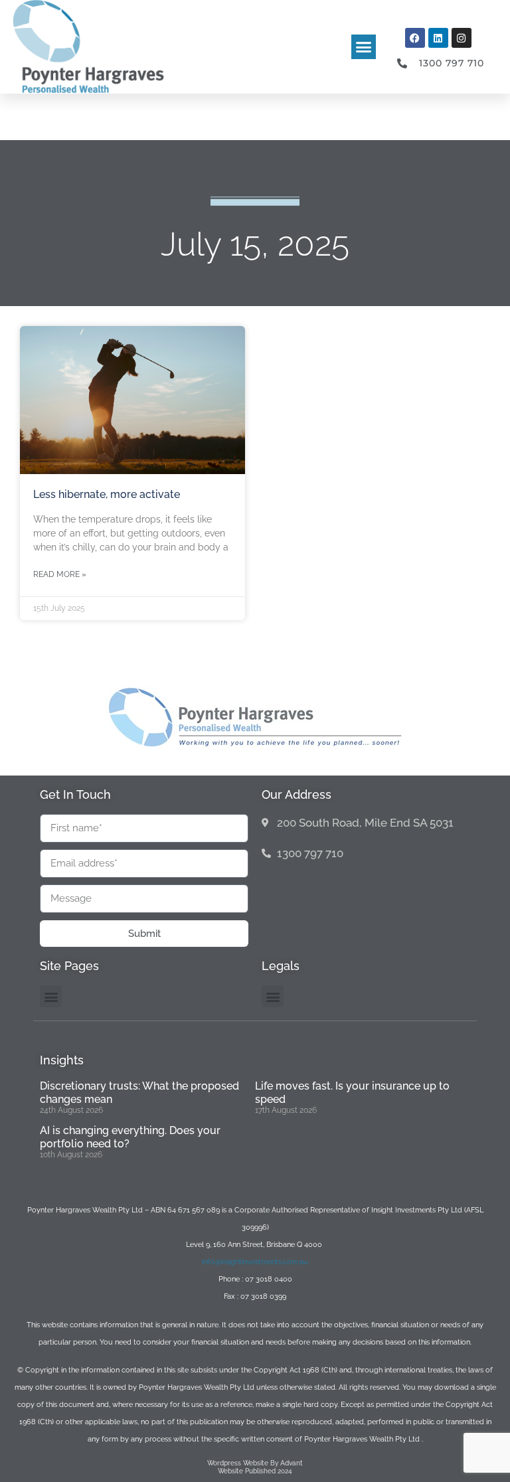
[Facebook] (415, 38)
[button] (364, 47)
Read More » (59, 574)
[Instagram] (461, 38)
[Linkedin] (438, 38)
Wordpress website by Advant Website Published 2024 (255, 1467)
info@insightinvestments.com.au (255, 1262)
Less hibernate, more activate (106, 494)
